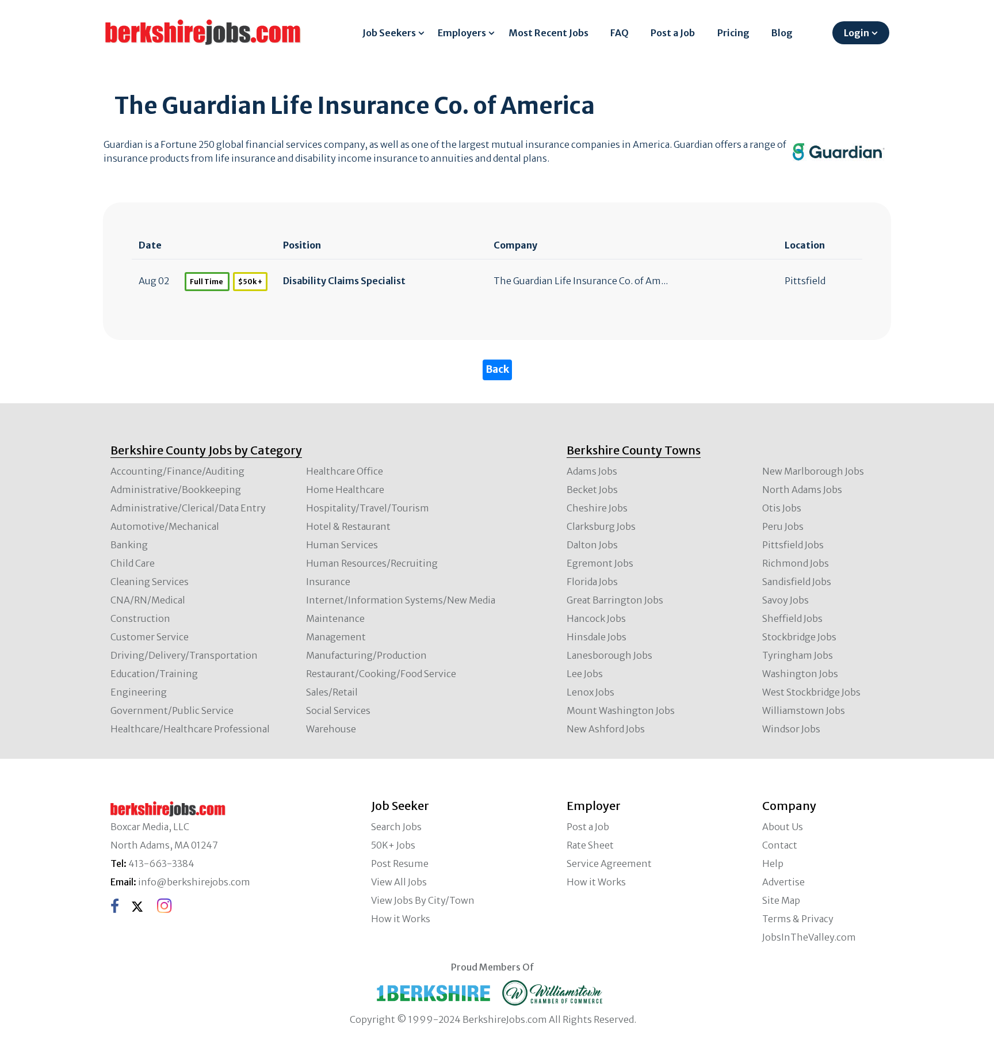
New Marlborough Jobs (813, 471)
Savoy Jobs (785, 600)
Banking (129, 545)
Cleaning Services (149, 581)
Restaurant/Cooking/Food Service (381, 673)
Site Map (781, 900)
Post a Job (673, 33)
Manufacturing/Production (366, 655)
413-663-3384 (161, 863)
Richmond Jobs (795, 563)
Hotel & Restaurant (348, 526)
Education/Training (154, 673)
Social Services (338, 710)
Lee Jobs (585, 673)
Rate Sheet (590, 845)
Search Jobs (396, 826)
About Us (782, 826)
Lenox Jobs (590, 692)
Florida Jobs (592, 581)
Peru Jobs (783, 526)
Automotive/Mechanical (164, 526)
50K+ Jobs (393, 845)
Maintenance (335, 618)
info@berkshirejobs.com (194, 882)
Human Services (342, 545)
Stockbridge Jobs (799, 637)
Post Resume (400, 863)
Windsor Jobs (791, 729)
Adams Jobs (592, 471)
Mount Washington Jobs (621, 710)
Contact (779, 845)
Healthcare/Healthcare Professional (190, 729)
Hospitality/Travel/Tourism (367, 508)
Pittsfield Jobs (793, 545)
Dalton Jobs (592, 545)
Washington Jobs (800, 673)
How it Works (400, 918)
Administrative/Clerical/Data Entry (188, 508)
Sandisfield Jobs (796, 581)
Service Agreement (609, 863)
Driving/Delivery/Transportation (184, 655)
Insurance (328, 581)
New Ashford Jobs (606, 729)
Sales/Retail (332, 692)
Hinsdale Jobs (596, 637)
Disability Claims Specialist (344, 280)
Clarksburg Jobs (601, 526)
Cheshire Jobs (597, 508)
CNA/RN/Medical (147, 600)
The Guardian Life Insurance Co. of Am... (581, 280)
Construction (140, 618)
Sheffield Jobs (792, 618)
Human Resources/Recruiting (372, 563)
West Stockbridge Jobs (811, 692)
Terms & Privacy (798, 918)
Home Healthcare (345, 489)
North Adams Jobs (802, 489)
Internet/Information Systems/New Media (400, 600)
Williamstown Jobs (803, 710)
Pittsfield (805, 280)
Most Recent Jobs (548, 33)
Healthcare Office (344, 471)
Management (336, 637)
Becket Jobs (592, 489)
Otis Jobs (781, 508)
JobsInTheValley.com (809, 937)
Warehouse (331, 729)
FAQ (619, 33)
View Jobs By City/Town (423, 900)
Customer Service (149, 637)
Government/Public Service (172, 710)
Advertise (783, 882)
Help (772, 863)
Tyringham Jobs (797, 655)
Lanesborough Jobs (609, 655)
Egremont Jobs (600, 563)
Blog (782, 33)
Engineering (138, 692)
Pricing (733, 33)
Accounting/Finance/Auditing (177, 471)
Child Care (132, 563)
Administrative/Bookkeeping (175, 489)
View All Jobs (399, 882)
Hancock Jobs (596, 618)
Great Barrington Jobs (615, 600)
